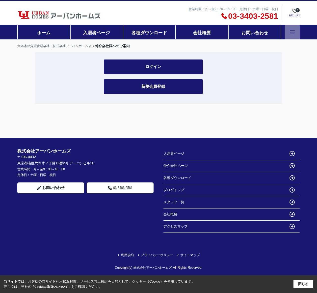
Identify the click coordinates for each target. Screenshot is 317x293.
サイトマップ (190, 255)
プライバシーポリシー (157, 255)
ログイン (153, 66)
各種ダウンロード (149, 32)
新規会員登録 (153, 86)
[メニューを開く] (292, 32)
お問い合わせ (254, 32)
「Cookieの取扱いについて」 (51, 287)
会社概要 (202, 32)
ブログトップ (173, 190)
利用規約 (127, 255)
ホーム (44, 32)
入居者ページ (96, 32)
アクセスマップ (175, 226)
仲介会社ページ (175, 166)
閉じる (303, 284)
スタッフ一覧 (173, 202)
